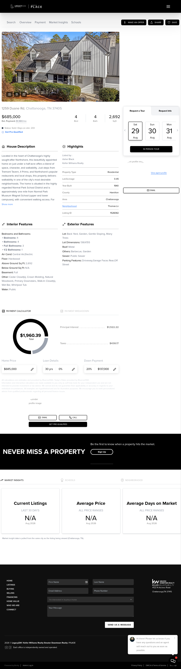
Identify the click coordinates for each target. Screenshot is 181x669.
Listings (11, 585)
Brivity (16, 665)
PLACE (72, 643)
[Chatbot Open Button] (173, 661)
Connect (11, 609)
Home (9, 581)
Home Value (13, 601)
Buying (10, 589)
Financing (12, 597)
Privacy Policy (136, 665)
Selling (10, 593)
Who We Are (13, 605)
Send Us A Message (119, 625)
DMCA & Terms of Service (156, 665)
